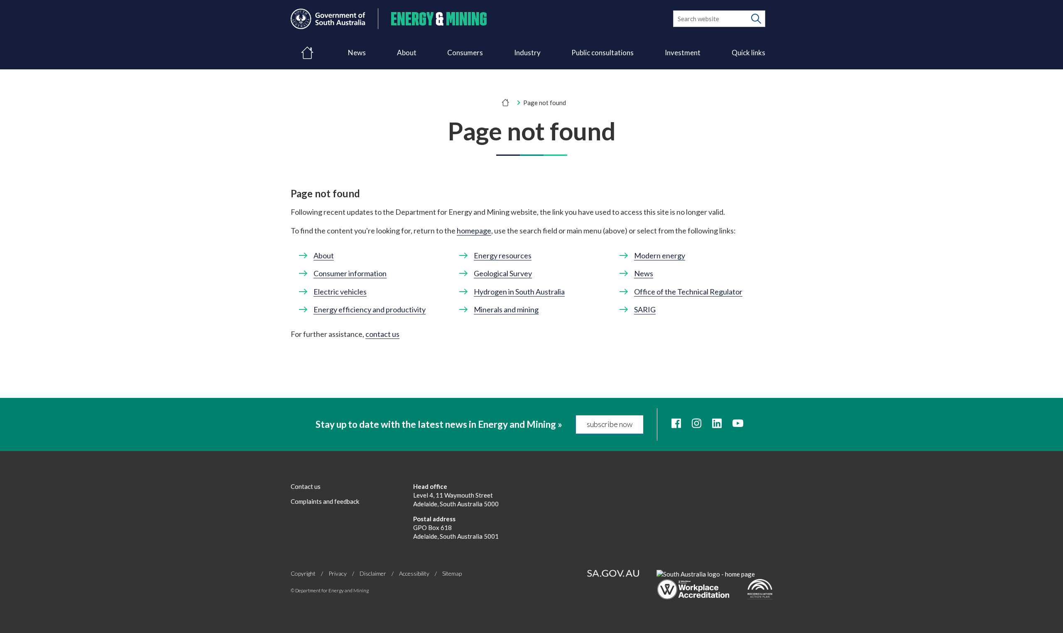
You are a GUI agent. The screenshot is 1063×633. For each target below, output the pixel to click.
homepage (474, 230)
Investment (683, 52)
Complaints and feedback (325, 501)
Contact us (306, 486)
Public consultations (602, 52)
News (357, 52)
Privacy (337, 573)
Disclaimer (373, 573)
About (406, 52)
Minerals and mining (506, 309)
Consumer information (350, 273)
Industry (527, 52)
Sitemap (452, 573)
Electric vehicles (340, 291)
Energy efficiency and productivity (370, 309)
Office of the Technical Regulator (688, 291)
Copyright (303, 573)
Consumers (465, 52)
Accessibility (414, 573)
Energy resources (503, 255)
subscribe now (609, 424)
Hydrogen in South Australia (519, 291)
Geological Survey (503, 273)
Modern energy (659, 255)
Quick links (748, 52)
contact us (382, 334)
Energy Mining (439, 18)
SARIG (645, 309)
